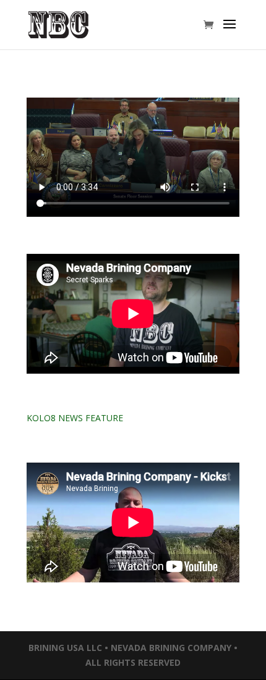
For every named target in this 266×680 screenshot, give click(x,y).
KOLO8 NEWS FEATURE (75, 418)
